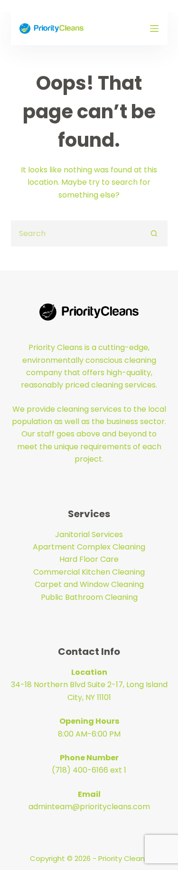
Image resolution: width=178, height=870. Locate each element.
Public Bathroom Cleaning (89, 597)
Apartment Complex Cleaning (89, 546)
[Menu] (154, 28)
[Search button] (154, 233)
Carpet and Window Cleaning (89, 584)
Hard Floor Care (89, 559)
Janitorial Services (89, 534)
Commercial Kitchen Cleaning (89, 572)
